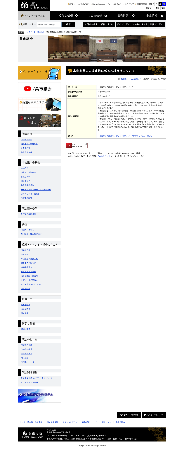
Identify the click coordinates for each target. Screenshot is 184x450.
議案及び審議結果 (28, 172)
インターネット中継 (29, 382)
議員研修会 (25, 289)
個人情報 (24, 313)
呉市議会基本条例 (28, 214)
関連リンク (106, 422)
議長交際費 (25, 309)
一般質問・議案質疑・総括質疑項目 (36, 190)
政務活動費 (25, 305)
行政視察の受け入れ (29, 259)
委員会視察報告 (27, 185)
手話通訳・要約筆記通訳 (31, 234)
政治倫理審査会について (31, 284)
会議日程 (24, 168)
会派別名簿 (25, 148)
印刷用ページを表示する (131, 79)
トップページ (30, 32)
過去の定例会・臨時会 (30, 194)
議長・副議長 (26, 139)
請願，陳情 (25, 329)
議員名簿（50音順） (29, 144)
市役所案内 (120, 422)
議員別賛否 (25, 181)
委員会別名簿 (26, 152)
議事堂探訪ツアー (28, 267)
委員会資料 (25, 177)
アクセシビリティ (70, 422)
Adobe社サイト (104, 156)
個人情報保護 (52, 422)
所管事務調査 (26, 198)
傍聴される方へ (27, 230)
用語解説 (24, 358)
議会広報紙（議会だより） (32, 276)
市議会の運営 (26, 353)
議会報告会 (25, 250)
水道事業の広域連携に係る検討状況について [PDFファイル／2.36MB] (125, 136)
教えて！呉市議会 (28, 272)
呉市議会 (40, 32)
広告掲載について (89, 422)
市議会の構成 (26, 349)
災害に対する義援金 (29, 280)
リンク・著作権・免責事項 (31, 422)
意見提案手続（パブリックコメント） (37, 378)
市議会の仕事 (26, 345)
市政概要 (24, 254)
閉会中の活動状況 (28, 263)
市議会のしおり (27, 362)
